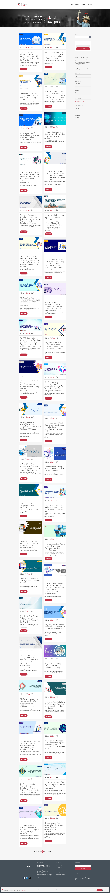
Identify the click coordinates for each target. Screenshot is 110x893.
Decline (105, 890)
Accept (99, 890)
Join (67, 36)
